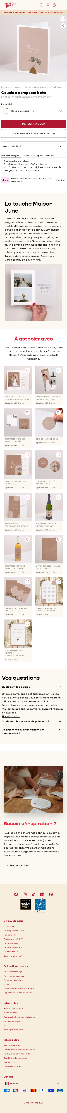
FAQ (5, 1025)
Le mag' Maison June (14, 930)
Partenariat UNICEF (13, 939)
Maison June (6, 87)
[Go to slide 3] (35, 79)
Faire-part (9, 984)
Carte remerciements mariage (19, 988)
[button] (56, 12)
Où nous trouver (11, 951)
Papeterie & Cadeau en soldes (19, 993)
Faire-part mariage (13, 971)
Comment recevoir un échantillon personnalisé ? (23, 731)
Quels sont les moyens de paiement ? (25, 721)
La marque (9, 926)
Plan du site (9, 1062)
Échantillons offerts (13, 1008)
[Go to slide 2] (33, 79)
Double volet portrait (23, 110)
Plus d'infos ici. (11, 716)
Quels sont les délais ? (16, 687)
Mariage (18, 87)
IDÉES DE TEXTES (18, 865)
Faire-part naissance (14, 976)
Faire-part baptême (13, 980)
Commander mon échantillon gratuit (33, 133)
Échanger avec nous (14, 1029)
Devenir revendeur (13, 947)
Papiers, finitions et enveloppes (19, 1017)
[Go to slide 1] (31, 79)
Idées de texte (11, 1013)
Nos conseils (10, 935)
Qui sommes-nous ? (13, 956)
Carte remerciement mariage (36, 87)
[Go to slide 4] (64, 180)
